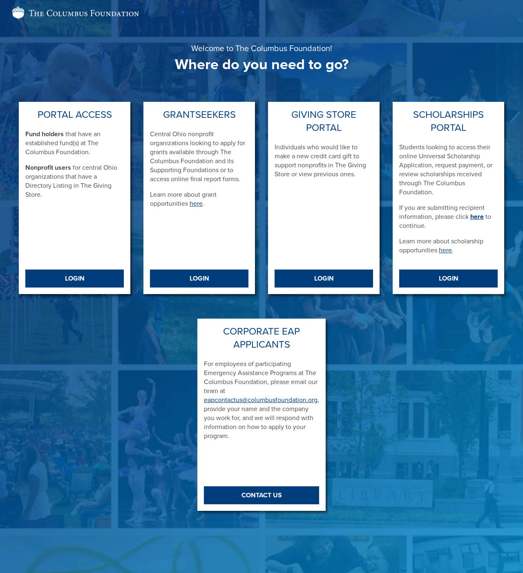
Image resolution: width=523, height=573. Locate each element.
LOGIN (75, 278)
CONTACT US (261, 495)
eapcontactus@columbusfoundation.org (260, 400)
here (196, 204)
